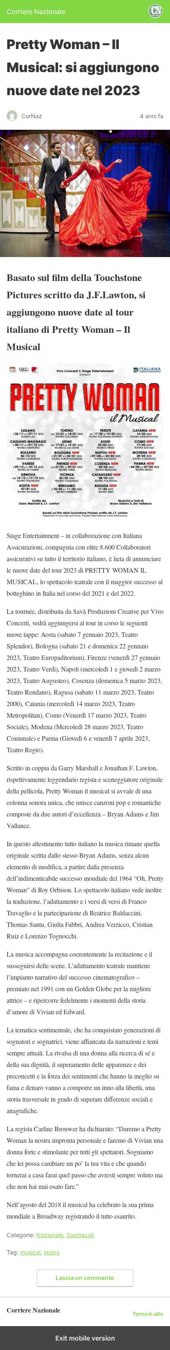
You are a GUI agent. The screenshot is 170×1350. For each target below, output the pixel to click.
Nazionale (49, 1234)
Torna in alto (147, 1314)
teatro (52, 1252)
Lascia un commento (85, 1277)
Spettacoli (80, 1234)
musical (30, 1252)
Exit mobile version (85, 1338)
